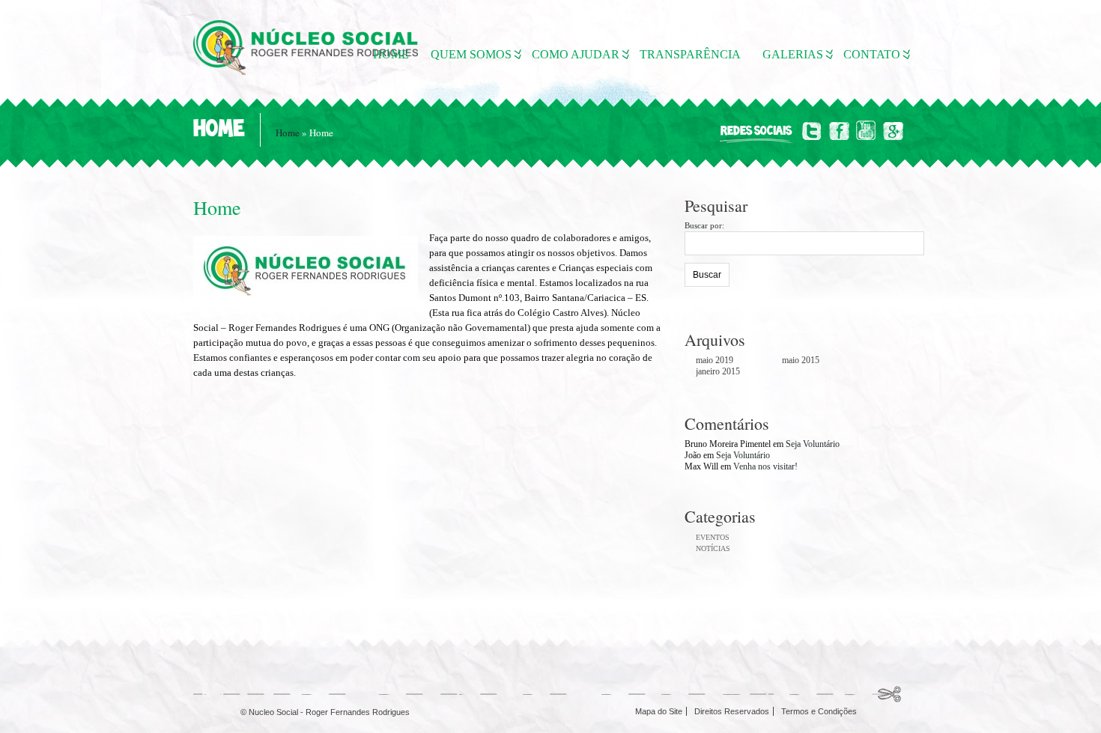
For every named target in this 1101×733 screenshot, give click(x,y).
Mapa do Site (658, 711)
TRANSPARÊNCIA (690, 54)
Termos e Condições (819, 711)
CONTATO (871, 54)
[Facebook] (839, 131)
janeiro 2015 (718, 371)
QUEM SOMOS (471, 54)
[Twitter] (812, 131)
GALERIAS (792, 54)
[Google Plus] (893, 131)
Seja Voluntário (813, 444)
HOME (391, 54)
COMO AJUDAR (575, 54)
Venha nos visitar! (765, 466)
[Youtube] (866, 131)
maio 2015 (800, 360)
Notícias (713, 548)
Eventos (713, 537)
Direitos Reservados (731, 711)
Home (288, 132)
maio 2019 (714, 360)
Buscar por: (704, 226)
